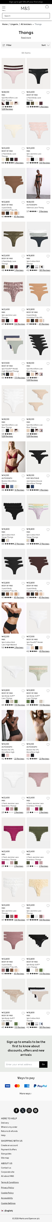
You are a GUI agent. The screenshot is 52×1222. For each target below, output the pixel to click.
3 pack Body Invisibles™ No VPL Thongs (10, 210)
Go (43, 1064)
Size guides (6, 1154)
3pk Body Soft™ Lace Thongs (8, 697)
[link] (3, 1210)
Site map (5, 1158)
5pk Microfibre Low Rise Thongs (10, 99)
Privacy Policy (7, 1187)
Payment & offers (9, 1149)
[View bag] (47, 7)
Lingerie (14, 24)
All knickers (26, 24)
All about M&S (7, 1176)
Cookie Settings (8, 1203)
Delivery (5, 1123)
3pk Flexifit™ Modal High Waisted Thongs (10, 370)
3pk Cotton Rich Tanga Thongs (8, 536)
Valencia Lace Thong (35, 207)
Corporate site (7, 1172)
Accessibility (7, 1198)
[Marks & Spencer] (25, 9)
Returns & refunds (9, 1131)
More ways (25, 1093)
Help (3, 1135)
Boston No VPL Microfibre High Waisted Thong (8, 752)
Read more (26, 37)
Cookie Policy (7, 1193)
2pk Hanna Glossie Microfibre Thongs (34, 482)
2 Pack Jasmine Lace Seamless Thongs (10, 804)
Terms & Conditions (10, 1182)
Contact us (6, 1168)
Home (5, 24)
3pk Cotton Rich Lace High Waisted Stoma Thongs (9, 644)
